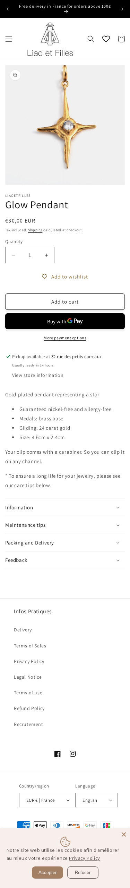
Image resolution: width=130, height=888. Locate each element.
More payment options (65, 337)
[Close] (123, 834)
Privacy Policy (29, 661)
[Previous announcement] (7, 9)
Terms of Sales (30, 646)
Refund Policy (29, 708)
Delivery (23, 630)
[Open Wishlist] (106, 39)
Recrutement (28, 724)
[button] (8, 39)
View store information (37, 375)
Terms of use (28, 692)
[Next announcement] (122, 9)
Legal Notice (28, 677)
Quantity (14, 241)
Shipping (35, 230)
